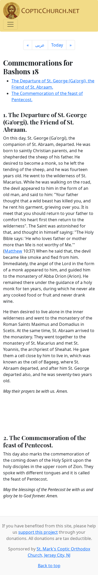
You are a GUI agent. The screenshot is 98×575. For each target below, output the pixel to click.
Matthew (13, 251)
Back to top (49, 565)
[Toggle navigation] (10, 24)
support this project (38, 532)
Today (57, 45)
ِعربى (40, 45)
